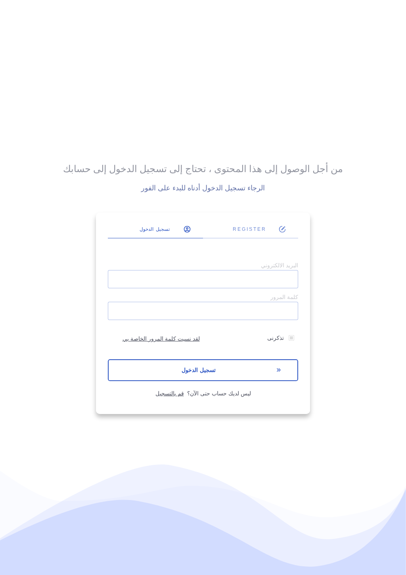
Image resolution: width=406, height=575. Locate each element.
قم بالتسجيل (169, 394)
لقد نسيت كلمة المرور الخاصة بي (161, 339)
